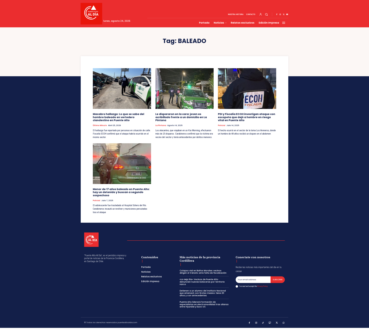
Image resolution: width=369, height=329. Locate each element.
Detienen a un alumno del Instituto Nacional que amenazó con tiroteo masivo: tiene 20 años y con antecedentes (203, 293)
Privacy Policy (262, 286)
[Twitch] (270, 323)
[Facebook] (276, 14)
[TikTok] (263, 323)
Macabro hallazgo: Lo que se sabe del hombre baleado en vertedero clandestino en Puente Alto (118, 117)
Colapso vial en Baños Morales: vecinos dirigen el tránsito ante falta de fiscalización (203, 271)
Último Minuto (100, 125)
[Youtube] (287, 14)
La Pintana (160, 125)
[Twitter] (283, 14)
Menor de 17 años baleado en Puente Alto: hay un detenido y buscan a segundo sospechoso (121, 192)
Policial (221, 125)
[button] (266, 14)
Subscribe (278, 279)
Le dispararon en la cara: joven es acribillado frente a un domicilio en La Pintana (181, 117)
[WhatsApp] (283, 323)
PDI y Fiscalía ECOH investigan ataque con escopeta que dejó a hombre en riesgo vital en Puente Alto (246, 117)
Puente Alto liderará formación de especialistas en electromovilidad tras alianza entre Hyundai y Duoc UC (204, 304)
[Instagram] (280, 14)
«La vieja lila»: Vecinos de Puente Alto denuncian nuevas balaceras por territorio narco (202, 282)
